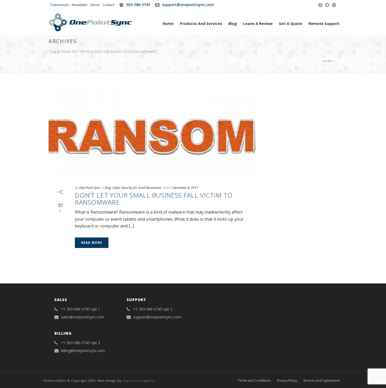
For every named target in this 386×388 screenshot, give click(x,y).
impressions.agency (139, 380)
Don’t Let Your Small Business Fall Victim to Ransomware (154, 198)
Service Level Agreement (321, 381)
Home (168, 23)
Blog (232, 23)
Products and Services (201, 23)
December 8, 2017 (185, 187)
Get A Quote (290, 23)
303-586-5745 (138, 4)
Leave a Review (258, 23)
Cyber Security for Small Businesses (136, 187)
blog (108, 187)
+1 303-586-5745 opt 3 (80, 342)
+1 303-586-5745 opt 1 (80, 309)
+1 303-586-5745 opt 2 (152, 309)
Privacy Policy (287, 381)
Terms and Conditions (254, 381)
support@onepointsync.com (188, 4)
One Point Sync (89, 187)
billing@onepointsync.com (83, 350)
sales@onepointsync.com (82, 317)
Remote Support (324, 23)
